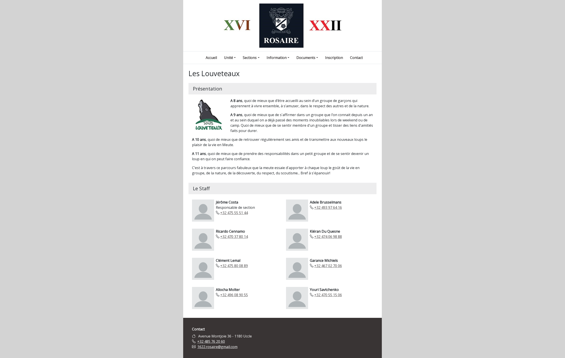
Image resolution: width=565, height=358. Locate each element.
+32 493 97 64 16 (328, 207)
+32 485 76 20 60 (211, 341)
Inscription (334, 57)
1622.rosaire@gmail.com (217, 346)
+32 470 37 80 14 (234, 236)
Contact (356, 57)
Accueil (211, 57)
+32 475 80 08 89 (234, 265)
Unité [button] (228, 57)
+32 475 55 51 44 (234, 212)
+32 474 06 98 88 (328, 236)
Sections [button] (250, 57)
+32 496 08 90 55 (234, 294)
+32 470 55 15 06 (328, 294)
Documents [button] (305, 57)
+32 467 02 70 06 (328, 265)
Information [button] (277, 57)
